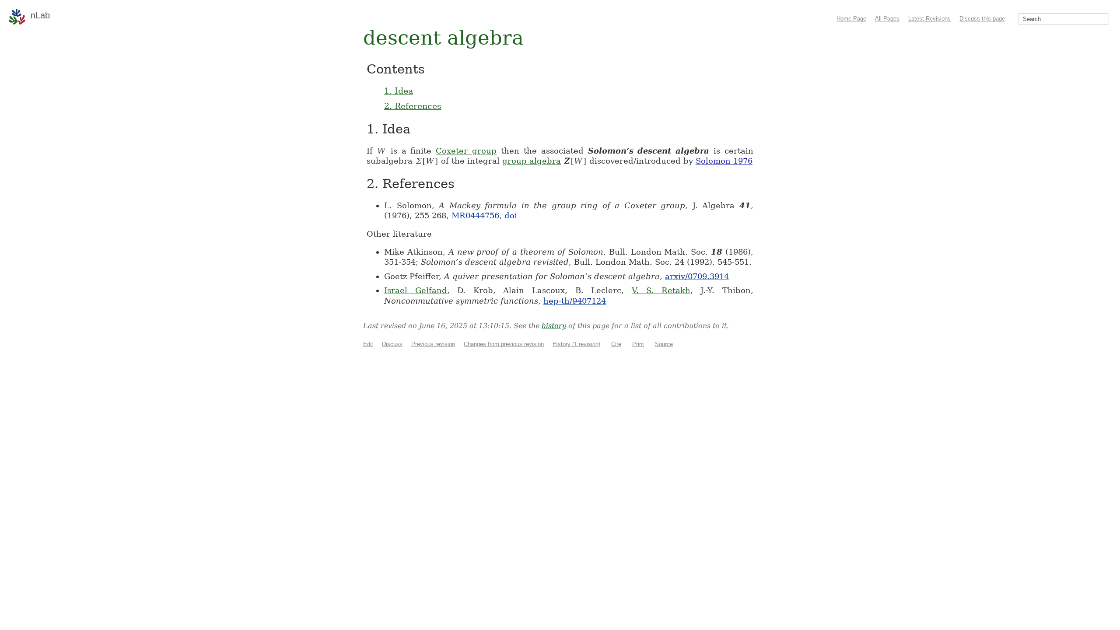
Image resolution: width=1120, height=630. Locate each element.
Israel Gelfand (415, 290)
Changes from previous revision (504, 344)
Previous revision (433, 344)
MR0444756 (475, 215)
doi (510, 215)
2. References (412, 106)
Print (638, 344)
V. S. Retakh (661, 290)
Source (664, 344)
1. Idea (398, 90)
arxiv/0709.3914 (697, 276)
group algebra (531, 160)
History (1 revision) (576, 344)
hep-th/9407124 (574, 300)
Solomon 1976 (724, 160)
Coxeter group (466, 150)
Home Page (851, 18)
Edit (368, 344)
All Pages (887, 18)
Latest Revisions (929, 18)
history (554, 326)
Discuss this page (982, 18)
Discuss (392, 344)
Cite (616, 344)
